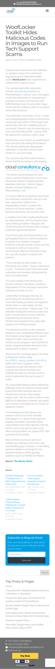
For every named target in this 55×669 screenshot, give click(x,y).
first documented (28, 91)
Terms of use (14, 650)
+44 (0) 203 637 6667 (18, 644)
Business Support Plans (18, 620)
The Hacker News (23, 461)
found (25, 415)
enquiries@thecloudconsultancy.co (26, 647)
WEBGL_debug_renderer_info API (26, 360)
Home (9, 586)
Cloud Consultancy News (30, 60)
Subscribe (26, 560)
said (23, 190)
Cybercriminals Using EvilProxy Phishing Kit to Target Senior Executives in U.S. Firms (15, 505)
